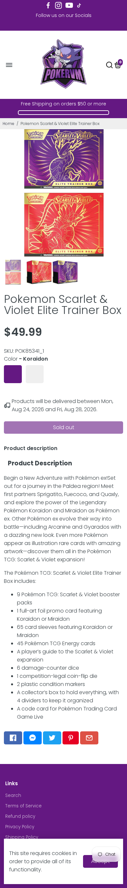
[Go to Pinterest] (71, 737)
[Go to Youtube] (69, 5)
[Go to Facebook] (48, 5)
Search (13, 795)
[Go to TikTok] (79, 5)
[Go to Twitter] (52, 737)
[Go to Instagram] (58, 5)
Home (8, 123)
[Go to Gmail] (89, 737)
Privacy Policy (19, 827)
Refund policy (20, 816)
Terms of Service (23, 806)
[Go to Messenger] (32, 737)
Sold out (63, 427)
